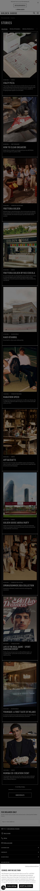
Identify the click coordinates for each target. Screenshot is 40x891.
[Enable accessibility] (3, 887)
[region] (20, 877)
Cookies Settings (11, 886)
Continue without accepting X (32, 866)
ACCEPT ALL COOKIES (26, 886)
